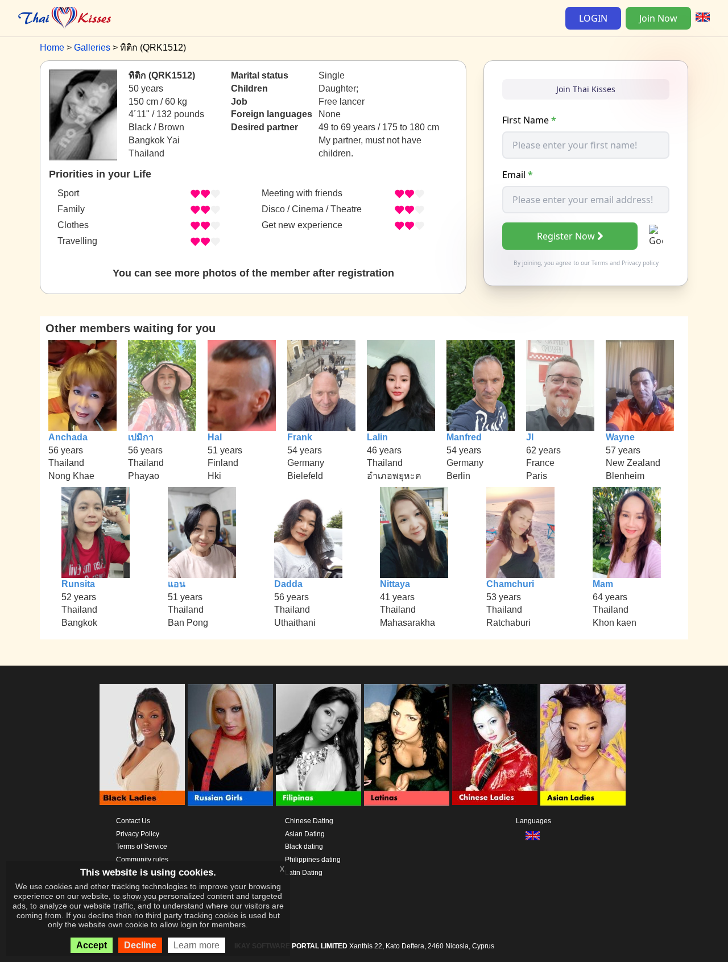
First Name (529, 120)
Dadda (288, 584)
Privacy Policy (137, 834)
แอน (176, 584)
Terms (600, 263)
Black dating (304, 846)
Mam (603, 584)
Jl (529, 437)
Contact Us (133, 821)
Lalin (377, 437)
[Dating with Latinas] (406, 745)
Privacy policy (640, 263)
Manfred (464, 437)
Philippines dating (313, 860)
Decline (140, 945)
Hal (215, 437)
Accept (91, 945)
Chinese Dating (309, 821)
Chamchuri (510, 584)
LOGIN (593, 18)
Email (517, 174)
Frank (299, 437)
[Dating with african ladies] (142, 745)
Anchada (68, 437)
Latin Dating (303, 873)
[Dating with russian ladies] (230, 745)
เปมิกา (141, 437)
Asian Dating (305, 834)
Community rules (142, 860)
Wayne (620, 437)
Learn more (196, 945)
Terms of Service (141, 846)
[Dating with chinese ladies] (494, 745)
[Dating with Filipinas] (318, 745)
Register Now (566, 236)
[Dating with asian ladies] (583, 745)
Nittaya (395, 584)
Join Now (658, 18)
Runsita (78, 584)
